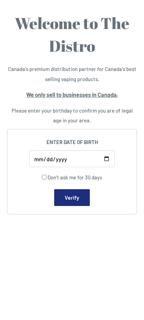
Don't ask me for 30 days (75, 177)
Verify (72, 197)
